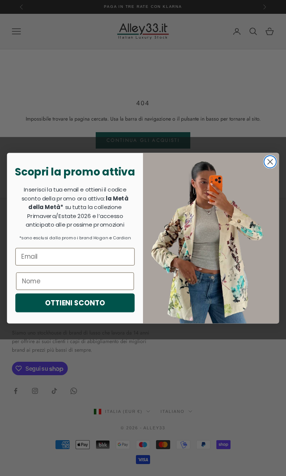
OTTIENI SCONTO (75, 303)
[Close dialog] (270, 162)
